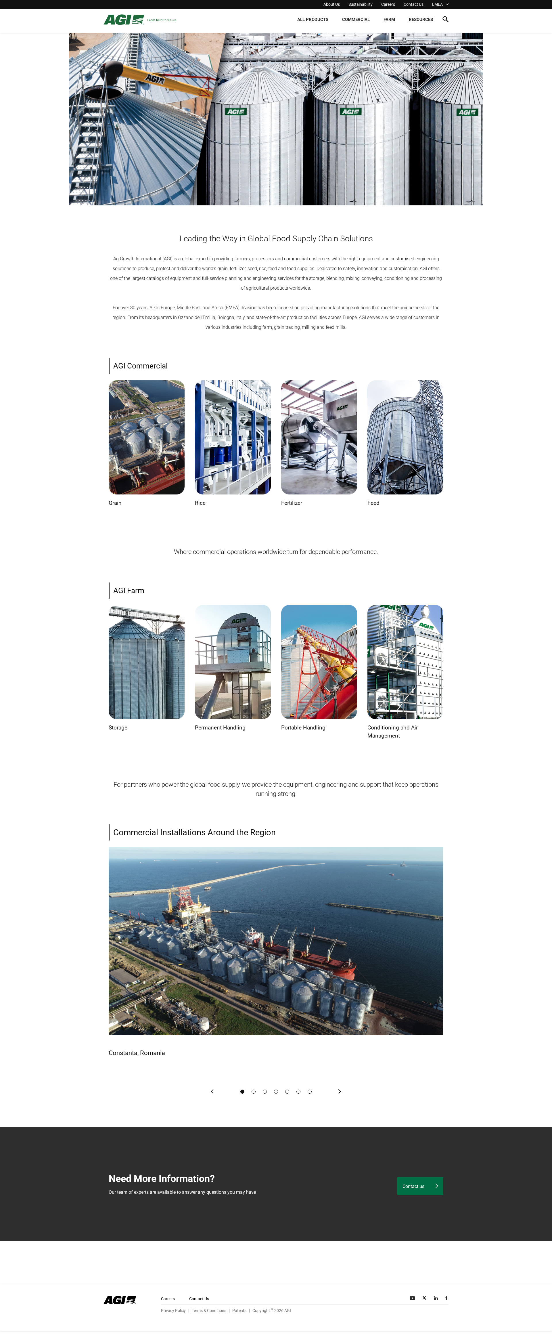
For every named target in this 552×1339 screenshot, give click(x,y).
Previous (212, 1091)
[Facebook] (446, 1298)
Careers (388, 4)
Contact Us (413, 4)
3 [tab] (265, 1092)
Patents (239, 1310)
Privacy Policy (173, 1310)
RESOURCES (421, 19)
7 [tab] (310, 1092)
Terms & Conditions (209, 1310)
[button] (445, 20)
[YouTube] (413, 1298)
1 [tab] (242, 1092)
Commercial (356, 19)
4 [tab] (276, 1092)
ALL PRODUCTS (312, 19)
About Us (331, 4)
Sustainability (360, 4)
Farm (389, 19)
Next (339, 1091)
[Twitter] (425, 1298)
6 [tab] (298, 1092)
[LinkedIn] (436, 1298)
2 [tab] (254, 1092)
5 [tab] (287, 1092)
